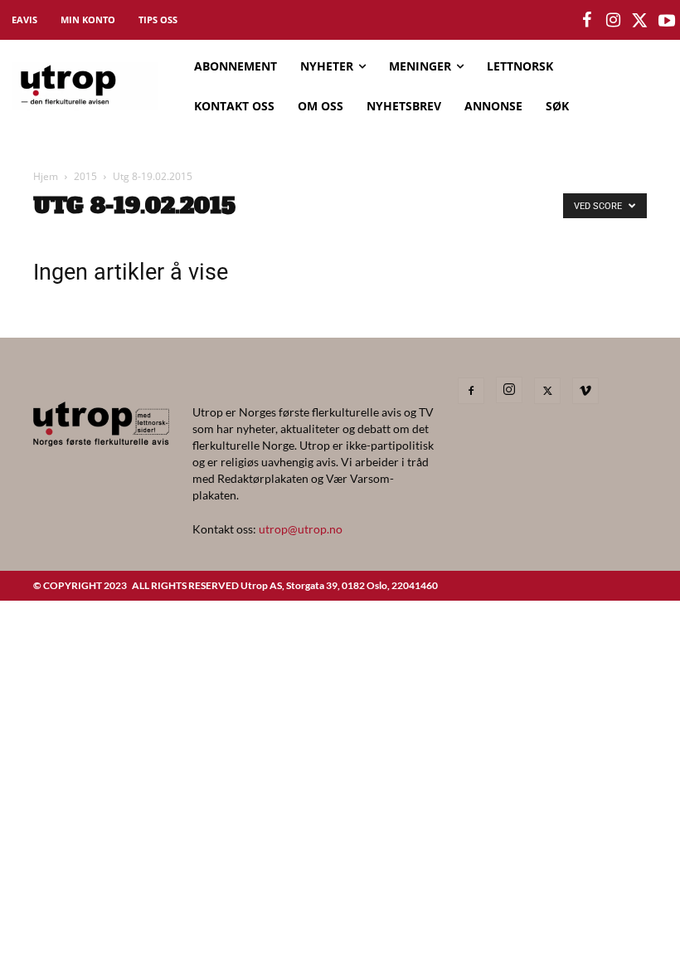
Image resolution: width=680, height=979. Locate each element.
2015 (85, 176)
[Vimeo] (585, 390)
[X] (547, 390)
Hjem (45, 176)
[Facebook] (471, 390)
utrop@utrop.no (300, 529)
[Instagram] (509, 390)
